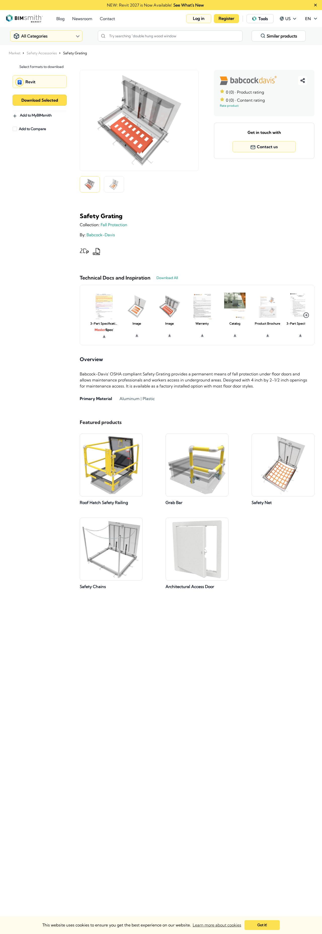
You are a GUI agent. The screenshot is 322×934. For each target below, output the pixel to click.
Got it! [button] (262, 925)
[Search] (103, 36)
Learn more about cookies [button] (217, 924)
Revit (30, 81)
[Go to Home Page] (31, 19)
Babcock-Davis (101, 234)
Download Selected (39, 100)
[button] (198, 18)
